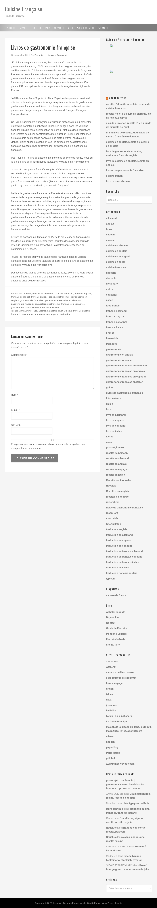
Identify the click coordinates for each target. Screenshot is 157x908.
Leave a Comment (57, 55)
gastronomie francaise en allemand (63, 300)
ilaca (108, 699)
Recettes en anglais (117, 491)
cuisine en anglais (116, 251)
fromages (111, 343)
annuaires (112, 661)
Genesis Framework (73, 903)
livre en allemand (116, 415)
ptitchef (110, 758)
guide (109, 387)
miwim (109, 736)
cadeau (110, 234)
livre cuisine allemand (118, 181)
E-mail (15, 410)
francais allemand (64, 293)
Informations (52, 307)
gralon (110, 688)
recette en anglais (116, 464)
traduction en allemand (119, 535)
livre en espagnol (116, 425)
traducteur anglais (48, 314)
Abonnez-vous (117, 98)
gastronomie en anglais (119, 354)
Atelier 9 (111, 667)
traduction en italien (117, 567)
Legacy (57, 903)
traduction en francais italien (122, 562)
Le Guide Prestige (116, 721)
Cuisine (68, 311)
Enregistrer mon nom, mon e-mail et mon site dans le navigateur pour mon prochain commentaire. (48, 446)
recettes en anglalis (117, 496)
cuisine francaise (116, 267)
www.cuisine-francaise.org (74, 161)
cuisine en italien (116, 262)
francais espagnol (20, 297)
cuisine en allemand (43, 293)
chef (60, 311)
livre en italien (114, 431)
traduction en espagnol (119, 545)
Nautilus (111, 827)
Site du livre (113, 644)
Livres (22, 314)
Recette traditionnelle (118, 480)
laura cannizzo (114, 809)
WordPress (107, 903)
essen (109, 300)
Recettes (111, 485)
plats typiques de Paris (136, 803)
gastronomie (62, 297)
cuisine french (114, 176)
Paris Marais (113, 753)
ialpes (109, 694)
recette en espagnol (117, 469)
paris (109, 442)
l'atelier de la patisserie (119, 716)
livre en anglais (115, 420)
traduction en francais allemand (124, 551)
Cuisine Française (23, 9)
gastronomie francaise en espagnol (65, 304)
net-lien (110, 742)
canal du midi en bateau (120, 672)
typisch (110, 578)
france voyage (114, 683)
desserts (111, 272)
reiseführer (112, 502)
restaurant (112, 513)
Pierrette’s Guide (115, 639)
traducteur (32, 314)
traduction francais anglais (121, 573)
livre (108, 409)
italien (109, 404)
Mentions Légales (116, 634)
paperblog (112, 747)
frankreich (112, 338)
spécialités (112, 518)
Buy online (112, 617)
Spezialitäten (113, 524)
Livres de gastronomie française (125, 170)
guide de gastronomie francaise (124, 393)
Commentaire (19, 355)
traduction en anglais (118, 540)
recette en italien (115, 474)
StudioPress (93, 903)
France (51, 297)
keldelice (111, 710)
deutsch (111, 278)
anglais (53, 311)
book (109, 229)
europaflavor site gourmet (121, 678)
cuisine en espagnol (118, 256)
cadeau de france (116, 595)
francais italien (39, 297)
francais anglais (83, 293)
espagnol (111, 294)
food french (113, 305)
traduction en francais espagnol (124, 556)
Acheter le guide (115, 612)
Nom (14, 394)
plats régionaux (115, 447)
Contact (110, 623)
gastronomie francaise (31, 300)
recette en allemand (117, 458)
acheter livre (30, 311)
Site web (16, 425)
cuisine (27, 293)
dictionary (112, 283)
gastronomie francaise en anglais (28, 304)
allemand (43, 311)
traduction (65, 314)
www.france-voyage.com (120, 763)
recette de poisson (117, 453)
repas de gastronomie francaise (124, 507)
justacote (111, 705)
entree (109, 289)
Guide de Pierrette (116, 628)
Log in (118, 903)
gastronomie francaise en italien (28, 307)
